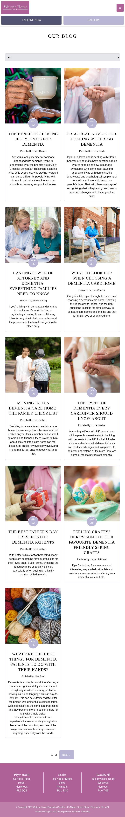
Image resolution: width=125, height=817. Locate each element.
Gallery (94, 20)
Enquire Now (31, 20)
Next (67, 754)
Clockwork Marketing (80, 811)
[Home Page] (15, 7)
